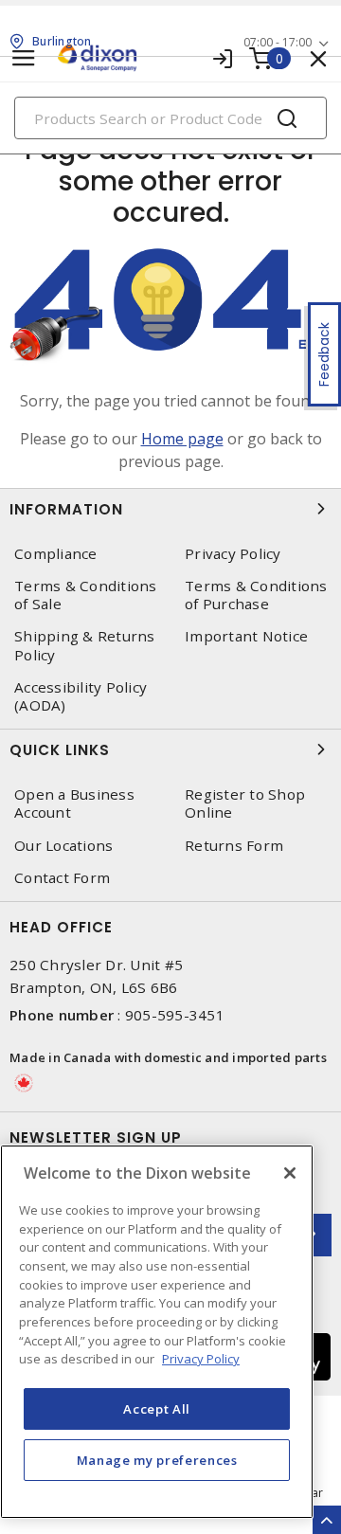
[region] (157, 1332)
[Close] (290, 1173)
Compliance (56, 554)
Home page (182, 438)
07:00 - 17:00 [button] (277, 42)
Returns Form (234, 846)
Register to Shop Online (245, 803)
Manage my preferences (157, 1460)
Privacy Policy (233, 554)
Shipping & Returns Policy (84, 645)
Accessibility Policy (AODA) (80, 696)
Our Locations (63, 846)
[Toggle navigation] (23, 58)
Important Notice (246, 636)
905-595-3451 (174, 1014)
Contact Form (62, 878)
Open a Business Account (74, 803)
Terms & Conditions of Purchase (256, 595)
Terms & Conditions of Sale (85, 595)
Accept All (156, 1408)
